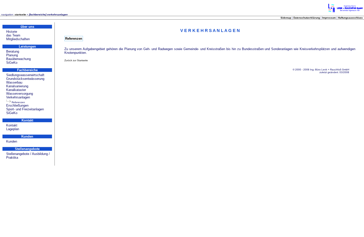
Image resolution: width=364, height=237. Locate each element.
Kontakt (11, 125)
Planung (12, 55)
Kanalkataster (16, 90)
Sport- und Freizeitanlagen (25, 109)
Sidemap (286, 17)
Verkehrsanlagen (18, 97)
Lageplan (12, 129)
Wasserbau (14, 82)
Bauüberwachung (18, 59)
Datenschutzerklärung (306, 17)
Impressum (329, 17)
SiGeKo (11, 62)
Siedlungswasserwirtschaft (25, 75)
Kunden (11, 141)
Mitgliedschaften (18, 39)
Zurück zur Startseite (76, 60)
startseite (20, 14)
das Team (13, 35)
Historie (11, 31)
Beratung (12, 51)
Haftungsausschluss (350, 17)
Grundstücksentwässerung (25, 79)
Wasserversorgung (19, 93)
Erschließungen (17, 105)
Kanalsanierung (17, 86)
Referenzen (18, 102)
